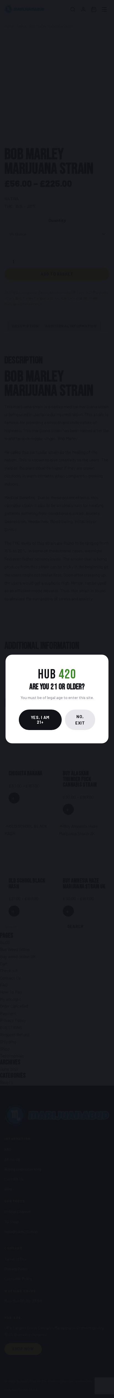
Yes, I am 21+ (40, 719)
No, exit (80, 719)
